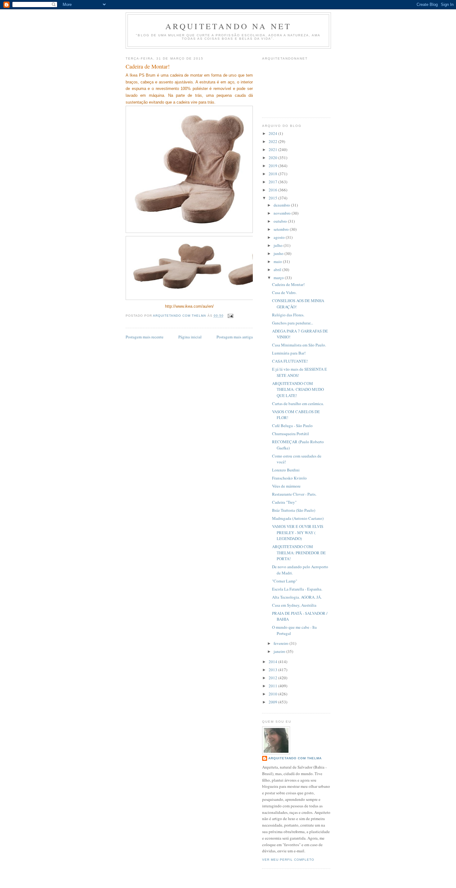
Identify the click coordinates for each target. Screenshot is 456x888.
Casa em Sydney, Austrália (294, 605)
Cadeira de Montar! (288, 284)
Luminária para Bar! (289, 353)
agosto (280, 237)
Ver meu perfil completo (288, 859)
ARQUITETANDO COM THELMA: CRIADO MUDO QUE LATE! (298, 389)
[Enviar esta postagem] (230, 316)
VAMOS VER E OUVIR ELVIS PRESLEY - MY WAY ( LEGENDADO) (297, 532)
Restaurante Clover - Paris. (294, 494)
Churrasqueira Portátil (290, 433)
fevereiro (281, 643)
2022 (273, 141)
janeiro (280, 651)
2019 (273, 165)
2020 (273, 157)
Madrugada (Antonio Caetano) (298, 518)
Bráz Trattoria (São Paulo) (293, 510)
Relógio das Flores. (288, 315)
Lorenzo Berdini (286, 470)
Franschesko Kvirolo (289, 478)
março (279, 277)
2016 (273, 190)
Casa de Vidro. (284, 292)
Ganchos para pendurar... (292, 323)
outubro (281, 221)
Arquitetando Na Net (228, 26)
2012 (273, 678)
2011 (273, 686)
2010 (273, 694)
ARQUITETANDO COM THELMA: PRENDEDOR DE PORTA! (299, 552)
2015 (273, 198)
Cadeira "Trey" (284, 502)
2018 (273, 173)
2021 (273, 149)
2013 (273, 669)
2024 (273, 133)
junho (279, 253)
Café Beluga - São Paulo (292, 425)
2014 (273, 661)
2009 (273, 702)
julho (279, 245)
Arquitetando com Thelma (295, 758)
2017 (273, 182)
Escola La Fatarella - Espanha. (297, 589)
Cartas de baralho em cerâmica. (298, 403)
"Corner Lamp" (284, 581)
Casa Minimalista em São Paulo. (299, 345)
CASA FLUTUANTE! (290, 361)
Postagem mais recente (144, 337)
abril (278, 269)
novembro (283, 213)
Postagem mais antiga (235, 337)
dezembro (282, 205)
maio (278, 261)
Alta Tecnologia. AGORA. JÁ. (297, 597)
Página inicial (190, 337)
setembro (282, 229)
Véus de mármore (286, 486)
